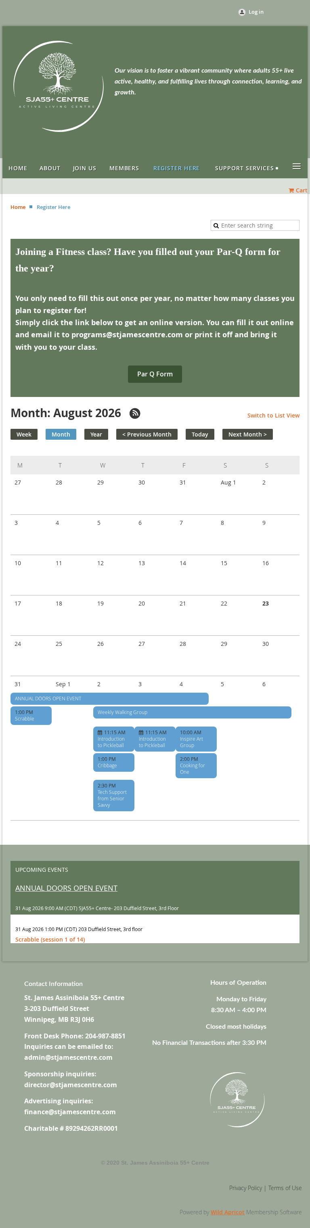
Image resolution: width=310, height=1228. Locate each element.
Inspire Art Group (191, 741)
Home (17, 207)
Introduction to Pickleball (111, 741)
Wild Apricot (228, 1212)
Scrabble (24, 718)
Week (24, 434)
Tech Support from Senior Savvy (112, 798)
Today (200, 434)
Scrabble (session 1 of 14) (50, 939)
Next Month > (247, 434)
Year (96, 434)
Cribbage (107, 765)
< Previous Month (147, 434)
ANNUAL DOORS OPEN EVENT (48, 698)
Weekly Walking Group (122, 712)
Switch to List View (273, 415)
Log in (256, 11)
